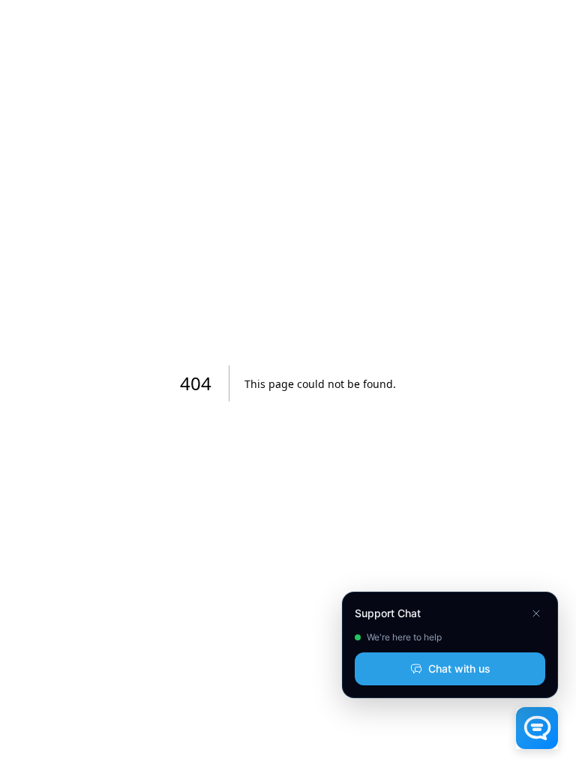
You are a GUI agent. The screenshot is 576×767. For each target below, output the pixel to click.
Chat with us (459, 668)
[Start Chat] (537, 728)
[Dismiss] (536, 613)
